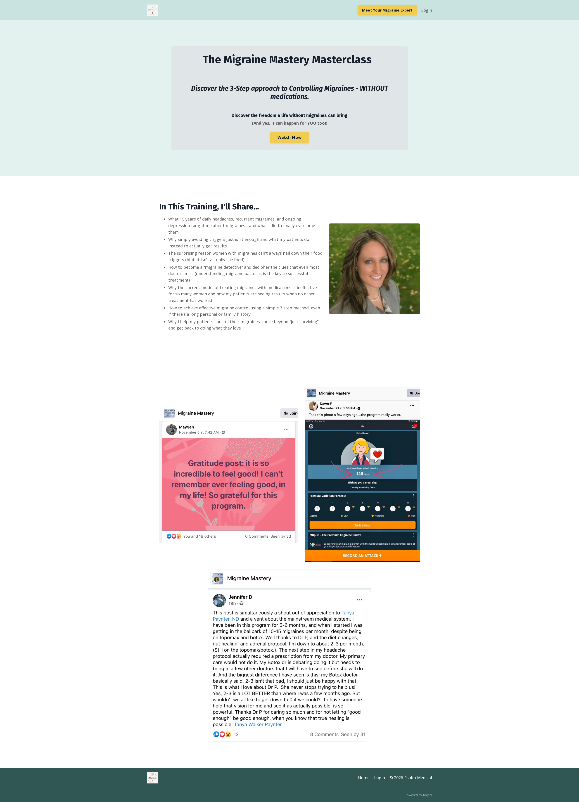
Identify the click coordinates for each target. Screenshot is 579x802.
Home (364, 777)
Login (426, 10)
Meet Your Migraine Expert (387, 10)
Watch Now (289, 137)
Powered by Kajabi (418, 795)
